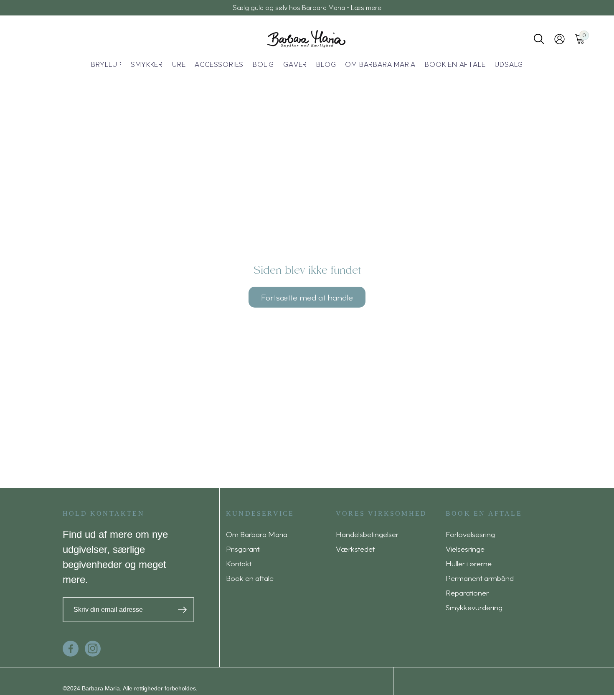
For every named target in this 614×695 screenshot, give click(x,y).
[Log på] (559, 39)
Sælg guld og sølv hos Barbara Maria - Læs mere (307, 7)
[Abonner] (182, 609)
